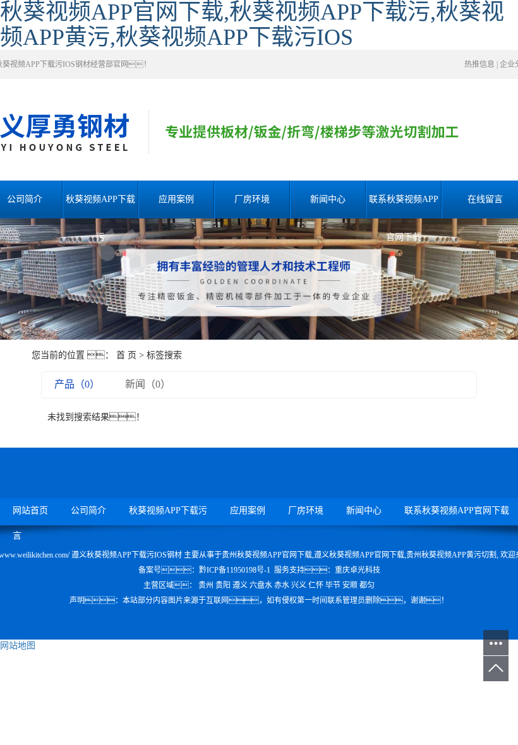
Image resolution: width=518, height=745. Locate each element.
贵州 (206, 585)
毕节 (332, 585)
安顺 (350, 585)
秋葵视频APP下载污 (100, 206)
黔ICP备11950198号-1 (234, 570)
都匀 (367, 585)
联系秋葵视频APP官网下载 (403, 206)
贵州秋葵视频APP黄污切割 (451, 555)
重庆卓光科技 (357, 570)
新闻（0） (148, 384)
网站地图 (17, 645)
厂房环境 (252, 199)
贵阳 (223, 585)
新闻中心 (328, 199)
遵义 (240, 585)
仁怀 (315, 585)
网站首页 (30, 510)
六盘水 (261, 585)
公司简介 (88, 510)
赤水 (281, 585)
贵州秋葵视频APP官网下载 (267, 555)
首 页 (126, 355)
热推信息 (479, 64)
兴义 (298, 585)
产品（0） (77, 384)
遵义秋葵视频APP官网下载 (359, 555)
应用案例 (176, 199)
